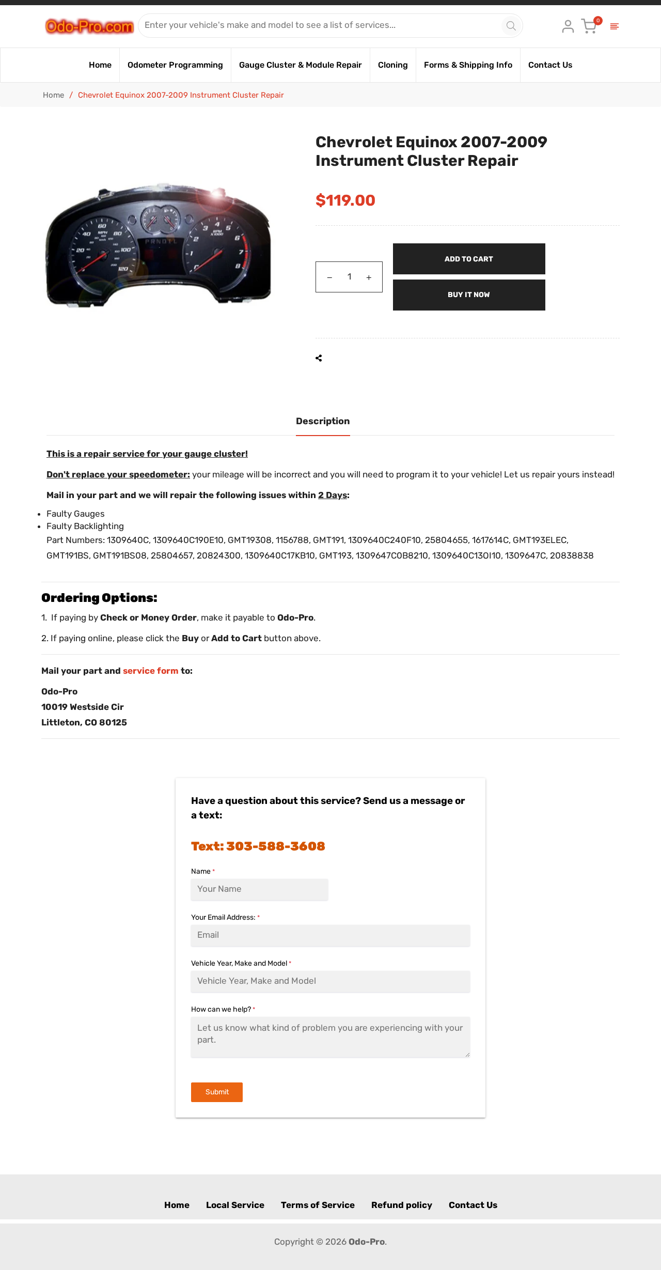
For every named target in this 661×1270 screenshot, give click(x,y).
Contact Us (473, 1205)
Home (53, 95)
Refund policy (401, 1205)
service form (151, 670)
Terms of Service (318, 1205)
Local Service (235, 1205)
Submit (217, 1092)
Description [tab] (323, 421)
